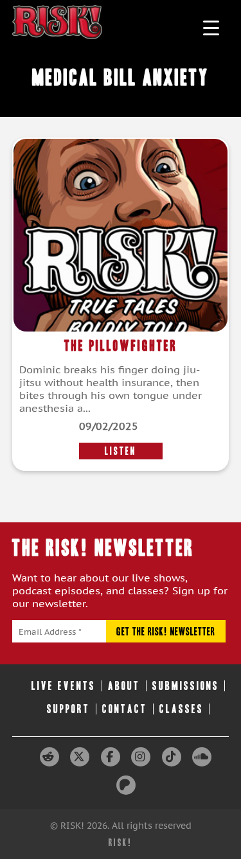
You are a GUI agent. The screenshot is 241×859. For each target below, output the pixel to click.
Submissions (185, 685)
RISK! (120, 842)
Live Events (63, 685)
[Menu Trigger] (211, 27)
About (124, 685)
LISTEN (120, 451)
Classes (181, 709)
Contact (124, 709)
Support (68, 709)
